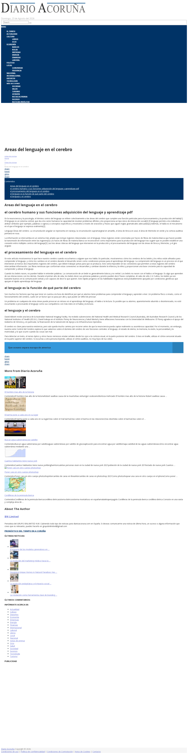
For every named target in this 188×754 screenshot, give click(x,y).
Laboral (16, 60)
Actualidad (12, 34)
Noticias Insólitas (21, 102)
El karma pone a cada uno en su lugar (21, 414)
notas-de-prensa (11, 156)
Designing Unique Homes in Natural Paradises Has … (33, 572)
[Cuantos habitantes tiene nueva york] (94, 453)
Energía (15, 55)
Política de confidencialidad (33, 751)
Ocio (14, 42)
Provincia (16, 70)
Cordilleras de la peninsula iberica (19, 495)
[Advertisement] (94, 124)
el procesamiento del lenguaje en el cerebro (29, 191)
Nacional (11, 73)
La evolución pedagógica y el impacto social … (30, 583)
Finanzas (16, 57)
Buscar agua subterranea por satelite (21, 439)
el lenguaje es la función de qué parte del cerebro (32, 193)
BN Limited (12, 516)
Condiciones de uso (10, 751)
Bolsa (15, 49)
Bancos (15, 47)
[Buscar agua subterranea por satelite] (94, 428)
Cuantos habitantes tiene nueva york (21, 461)
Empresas (16, 52)
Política (10, 63)
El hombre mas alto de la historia (19, 392)
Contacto (96, 751)
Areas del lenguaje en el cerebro (24, 186)
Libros (15, 39)
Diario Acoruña (7, 749)
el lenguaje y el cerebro (20, 196)
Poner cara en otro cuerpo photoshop (22, 472)
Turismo (16, 91)
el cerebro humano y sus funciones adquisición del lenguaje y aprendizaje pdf (44, 188)
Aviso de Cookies (82, 751)
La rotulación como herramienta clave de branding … (33, 595)
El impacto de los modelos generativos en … (30, 549)
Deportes (11, 78)
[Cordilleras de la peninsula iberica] (94, 484)
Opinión (16, 94)
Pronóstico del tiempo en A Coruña (25, 531)
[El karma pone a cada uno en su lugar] (94, 404)
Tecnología (12, 81)
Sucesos (16, 99)
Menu (3, 27)
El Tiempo (11, 31)
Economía (11, 44)
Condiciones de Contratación (60, 751)
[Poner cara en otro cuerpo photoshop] (94, 467)
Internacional (14, 76)
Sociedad (16, 86)
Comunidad (17, 68)
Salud (15, 89)
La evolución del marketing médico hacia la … (30, 560)
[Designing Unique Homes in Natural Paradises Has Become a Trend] (14, 569)
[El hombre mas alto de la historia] (94, 382)
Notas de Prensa (19, 96)
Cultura (10, 36)
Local (9, 65)
